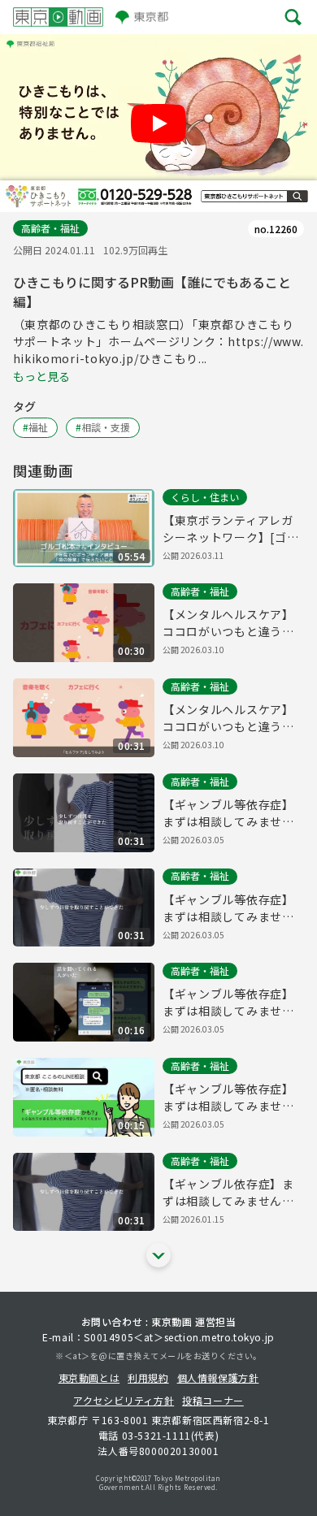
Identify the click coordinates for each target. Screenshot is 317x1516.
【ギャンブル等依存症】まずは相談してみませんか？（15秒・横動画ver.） (233, 1098)
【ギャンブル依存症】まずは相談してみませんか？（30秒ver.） (228, 1193)
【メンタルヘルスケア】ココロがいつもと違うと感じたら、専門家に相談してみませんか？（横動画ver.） (228, 718)
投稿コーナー (213, 1400)
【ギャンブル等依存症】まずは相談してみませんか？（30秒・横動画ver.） (233, 908)
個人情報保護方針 (218, 1377)
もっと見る (41, 376)
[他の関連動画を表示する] (158, 1255)
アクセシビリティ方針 (123, 1400)
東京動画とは (89, 1377)
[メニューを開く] (293, 16)
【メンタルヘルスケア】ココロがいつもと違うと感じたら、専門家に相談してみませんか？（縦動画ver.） (228, 623)
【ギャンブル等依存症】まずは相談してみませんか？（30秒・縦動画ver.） (233, 813)
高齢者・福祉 (50, 228)
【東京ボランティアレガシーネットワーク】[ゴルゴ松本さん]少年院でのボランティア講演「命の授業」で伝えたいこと (231, 529)
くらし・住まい (205, 497)
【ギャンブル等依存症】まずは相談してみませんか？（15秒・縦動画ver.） (233, 1002)
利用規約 (148, 1377)
